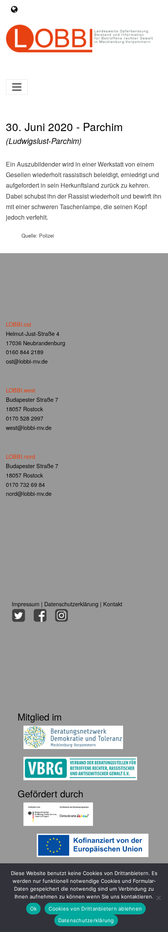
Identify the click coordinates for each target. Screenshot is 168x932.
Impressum (25, 604)
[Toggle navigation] (14, 9)
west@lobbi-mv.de (29, 427)
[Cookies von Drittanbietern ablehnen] (158, 898)
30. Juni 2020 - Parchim (64, 133)
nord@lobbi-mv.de (29, 493)
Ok (33, 908)
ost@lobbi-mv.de (27, 361)
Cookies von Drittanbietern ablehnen (95, 908)
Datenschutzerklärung (71, 604)
